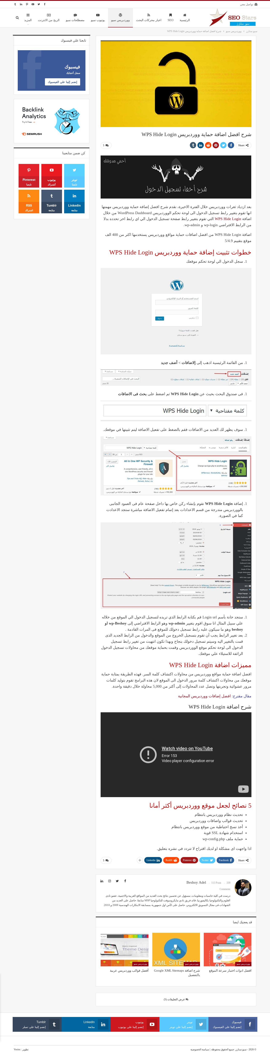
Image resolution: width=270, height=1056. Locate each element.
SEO (170, 20)
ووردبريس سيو (120, 20)
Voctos (17, 1049)
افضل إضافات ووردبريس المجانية (204, 696)
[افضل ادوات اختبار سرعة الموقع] (227, 949)
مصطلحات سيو (75, 20)
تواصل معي (246, 4)
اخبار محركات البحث (148, 20)
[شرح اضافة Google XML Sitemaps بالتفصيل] (176, 949)
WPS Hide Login (228, 219)
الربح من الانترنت (48, 20)
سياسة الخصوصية (199, 1049)
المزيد (28, 20)
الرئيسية (185, 20)
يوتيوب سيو (98, 20)
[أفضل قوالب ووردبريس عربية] (124, 949)
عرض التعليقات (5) (175, 999)
